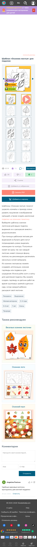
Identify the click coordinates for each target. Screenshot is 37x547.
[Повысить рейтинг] (29, 482)
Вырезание (18, 296)
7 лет (14, 306)
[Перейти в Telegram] (18, 525)
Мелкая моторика (10, 301)
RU (18, 3)
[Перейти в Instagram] (25, 525)
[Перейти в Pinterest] (11, 525)
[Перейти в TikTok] (33, 525)
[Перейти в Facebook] (3, 525)
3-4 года (23, 301)
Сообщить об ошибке (9, 512)
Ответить (16, 494)
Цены (27, 516)
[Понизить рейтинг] (34, 482)
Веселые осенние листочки (18, 328)
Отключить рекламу (9, 520)
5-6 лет (6, 306)
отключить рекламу (29, 55)
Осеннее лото (18, 367)
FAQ (27, 508)
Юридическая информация (11, 516)
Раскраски (7, 296)
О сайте (9, 508)
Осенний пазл (18, 407)
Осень (21, 306)
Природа (6, 311)
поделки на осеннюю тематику (15, 219)
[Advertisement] (18, 34)
